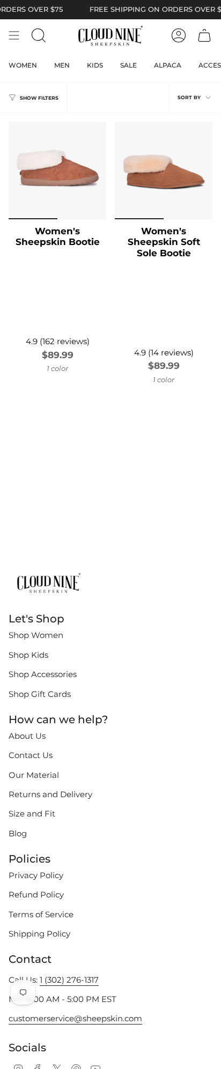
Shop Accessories (43, 674)
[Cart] (204, 35)
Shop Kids (28, 655)
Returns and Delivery (50, 794)
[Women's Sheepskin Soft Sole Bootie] (163, 170)
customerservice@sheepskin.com (75, 1018)
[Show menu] (14, 35)
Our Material (34, 775)
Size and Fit (32, 814)
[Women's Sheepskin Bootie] (57, 170)
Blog (18, 833)
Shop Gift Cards (40, 694)
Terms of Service (41, 914)
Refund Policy (36, 895)
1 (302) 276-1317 (69, 980)
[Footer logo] (49, 583)
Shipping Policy (39, 934)
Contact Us (31, 755)
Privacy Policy (36, 875)
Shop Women (36, 635)
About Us (27, 736)
